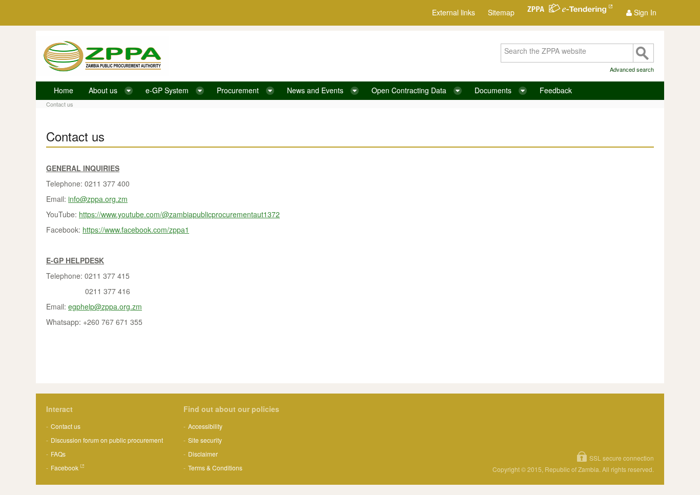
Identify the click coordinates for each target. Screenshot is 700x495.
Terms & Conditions (215, 467)
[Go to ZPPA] (102, 56)
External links (453, 12)
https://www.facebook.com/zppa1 (136, 229)
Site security (205, 440)
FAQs (58, 453)
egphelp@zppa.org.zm (105, 306)
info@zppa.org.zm (98, 199)
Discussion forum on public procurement (107, 440)
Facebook (64, 467)
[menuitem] (641, 12)
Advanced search (632, 69)
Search (643, 53)
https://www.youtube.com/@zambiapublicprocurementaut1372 (179, 214)
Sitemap (501, 12)
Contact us (59, 104)
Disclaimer (203, 453)
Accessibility (205, 426)
